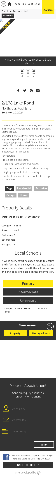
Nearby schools (41, 333)
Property (15, 333)
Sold (37, 4)
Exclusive (41, 188)
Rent (30, 4)
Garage (10, 195)
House (24, 195)
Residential (24, 188)
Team (16, 4)
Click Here (8, 15)
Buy (23, 4)
